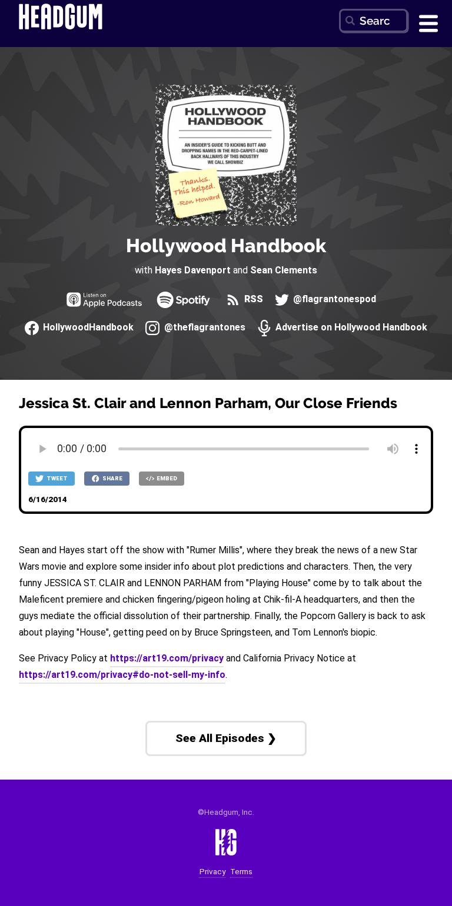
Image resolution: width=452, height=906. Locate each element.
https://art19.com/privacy (167, 658)
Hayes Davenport (193, 270)
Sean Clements (283, 270)
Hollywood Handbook (226, 245)
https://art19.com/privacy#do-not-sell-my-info (122, 674)
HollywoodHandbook (87, 327)
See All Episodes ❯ (226, 738)
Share (111, 478)
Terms (241, 871)
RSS (252, 299)
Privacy (212, 871)
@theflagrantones (203, 327)
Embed (166, 478)
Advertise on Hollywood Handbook (350, 327)
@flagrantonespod (333, 299)
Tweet (56, 478)
